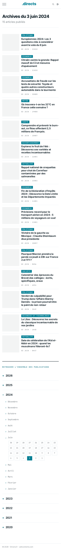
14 (11, 453)
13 (17, 453)
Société (26, 271)
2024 (9, 394)
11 (30, 453)
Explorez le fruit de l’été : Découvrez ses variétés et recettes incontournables (36, 149)
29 (17, 443)
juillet (12, 431)
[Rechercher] (53, 4)
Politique (27, 35)
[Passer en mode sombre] (57, 4)
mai (9, 465)
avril (11, 471)
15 (55, 448)
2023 (9, 498)
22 (11, 448)
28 (23, 443)
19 (30, 448)
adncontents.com (26, 547)
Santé (25, 122)
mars (10, 476)
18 (36, 448)
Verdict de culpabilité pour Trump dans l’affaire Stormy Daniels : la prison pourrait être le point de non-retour (39, 300)
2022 (9, 508)
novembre (12, 407)
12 (23, 453)
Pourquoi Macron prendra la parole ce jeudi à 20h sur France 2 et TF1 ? (39, 257)
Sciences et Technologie (36, 316)
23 (55, 443)
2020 (9, 527)
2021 (9, 517)
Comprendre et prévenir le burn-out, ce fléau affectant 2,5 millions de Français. (40, 128)
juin (10, 437)
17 (42, 448)
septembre (13, 419)
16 (48, 448)
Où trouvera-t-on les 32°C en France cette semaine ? (38, 106)
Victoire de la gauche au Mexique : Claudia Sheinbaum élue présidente (38, 235)
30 (11, 443)
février (12, 482)
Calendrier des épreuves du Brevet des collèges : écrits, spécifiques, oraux (37, 278)
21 (17, 448)
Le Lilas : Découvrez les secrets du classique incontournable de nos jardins (39, 322)
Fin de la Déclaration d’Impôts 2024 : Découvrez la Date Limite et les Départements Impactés (39, 193)
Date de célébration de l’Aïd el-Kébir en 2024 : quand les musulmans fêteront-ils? (38, 343)
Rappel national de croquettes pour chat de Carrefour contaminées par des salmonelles (38, 172)
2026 (9, 375)
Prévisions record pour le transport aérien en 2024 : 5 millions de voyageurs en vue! (38, 214)
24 (48, 443)
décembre (12, 401)
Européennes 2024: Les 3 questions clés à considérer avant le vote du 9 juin (37, 42)
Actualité (27, 164)
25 (42, 443)
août (10, 425)
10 (36, 453)
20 (23, 448)
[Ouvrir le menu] (4, 4)
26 (36, 443)
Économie (27, 56)
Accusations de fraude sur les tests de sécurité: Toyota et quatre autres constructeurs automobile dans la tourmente (38, 85)
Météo (25, 101)
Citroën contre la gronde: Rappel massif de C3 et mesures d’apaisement (40, 63)
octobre (12, 413)
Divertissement (30, 143)
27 (30, 443)
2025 (9, 385)
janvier (12, 489)
